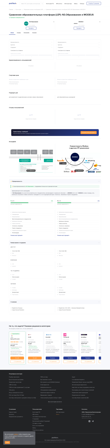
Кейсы (75, 3)
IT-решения (36, 419)
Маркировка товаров (46, 395)
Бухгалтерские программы (16, 379)
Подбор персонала (14, 377)
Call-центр (12, 390)
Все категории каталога (55, 402)
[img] (14, 342)
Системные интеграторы (39, 416)
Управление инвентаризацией (80, 392)
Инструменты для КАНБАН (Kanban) (50, 382)
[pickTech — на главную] (55, 437)
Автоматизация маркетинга (79, 385)
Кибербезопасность (45, 387)
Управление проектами (15, 382)
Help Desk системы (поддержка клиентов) (83, 387)
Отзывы (19, 32)
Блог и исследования (38, 425)
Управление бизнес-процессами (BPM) (82, 382)
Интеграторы (68, 3)
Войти (57, 414)
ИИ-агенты (59, 3)
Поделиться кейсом (38, 430)
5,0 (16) (21, 342)
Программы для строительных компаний (83, 390)
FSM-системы (44, 377)
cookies (16, 434)
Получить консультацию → (89, 132)
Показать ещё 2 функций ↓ (17, 235)
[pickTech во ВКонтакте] (89, 421)
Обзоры (82, 3)
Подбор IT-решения (94, 3)
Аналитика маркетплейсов (47, 392)
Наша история (12, 412)
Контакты (11, 414)
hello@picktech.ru (89, 414)
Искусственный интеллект (16, 392)
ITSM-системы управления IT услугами (19, 387)
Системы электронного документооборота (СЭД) (22, 398)
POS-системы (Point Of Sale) (16, 395)
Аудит (73, 377)
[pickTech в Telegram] (93, 421)
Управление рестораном (78, 395)
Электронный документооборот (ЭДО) (50, 398)
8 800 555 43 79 (86, 416)
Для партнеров (60, 412)
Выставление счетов (46, 379)
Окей (7, 442)
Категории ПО (50, 3)
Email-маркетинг (44, 385)
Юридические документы (16, 416)
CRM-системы (12, 385)
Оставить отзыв (37, 423)
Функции (34, 32)
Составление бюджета (78, 379)
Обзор (12, 32)
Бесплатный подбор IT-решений (41, 421)
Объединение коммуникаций (48, 390)
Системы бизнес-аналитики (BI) (80, 398)
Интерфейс (26, 32)
